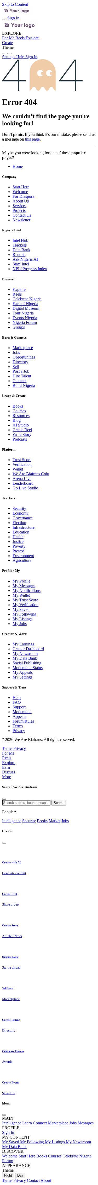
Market (54, 821)
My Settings (22, 677)
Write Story (22, 434)
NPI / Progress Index (30, 268)
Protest (18, 551)
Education (21, 532)
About (46, 1180)
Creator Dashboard (28, 649)
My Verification (25, 604)
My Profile (21, 581)
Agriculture (22, 560)
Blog (17, 420)
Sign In (13, 18)
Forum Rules (23, 721)
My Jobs (20, 623)
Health (18, 537)
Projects (19, 210)
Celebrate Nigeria (27, 299)
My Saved (21, 609)
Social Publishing (27, 663)
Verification (22, 464)
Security (19, 508)
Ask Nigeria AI (25, 259)
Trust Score (22, 459)
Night (8, 1175)
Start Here (21, 187)
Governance (23, 518)
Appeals (19, 716)
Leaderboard (23, 483)
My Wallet (21, 595)
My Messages (24, 586)
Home (18, 166)
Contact (33, 1180)
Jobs (16, 352)
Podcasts (20, 439)
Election (19, 522)
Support (19, 707)
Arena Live (22, 478)
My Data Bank (25, 658)
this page (32, 139)
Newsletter (21, 220)
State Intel (21, 264)
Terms (18, 726)
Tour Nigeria (23, 313)
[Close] (4, 799)
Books (18, 406)
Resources (21, 415)
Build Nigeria (24, 385)
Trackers (20, 245)
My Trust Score (25, 600)
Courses (19, 411)
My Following (24, 614)
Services (19, 206)
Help (17, 697)
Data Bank (21, 250)
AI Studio (21, 425)
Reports (19, 254)
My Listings (22, 619)
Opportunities (24, 357)
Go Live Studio (25, 488)
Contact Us (22, 215)
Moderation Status (28, 667)
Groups (19, 327)
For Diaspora (23, 196)
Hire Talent (22, 376)
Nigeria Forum (25, 322)
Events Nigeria (25, 318)
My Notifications (27, 590)
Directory (20, 362)
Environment (23, 555)
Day (20, 1175)
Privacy (19, 730)
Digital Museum (26, 308)
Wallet (18, 469)
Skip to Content (15, 4)
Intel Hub (20, 240)
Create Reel (22, 430)
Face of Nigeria (25, 303)
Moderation (22, 711)
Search (59, 803)
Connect (19, 380)
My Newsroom (25, 653)
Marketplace (23, 347)
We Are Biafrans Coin (31, 474)
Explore (19, 289)
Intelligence (11, 821)
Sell (16, 366)
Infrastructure (23, 527)
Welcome (20, 191)
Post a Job (21, 371)
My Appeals (23, 672)
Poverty (19, 546)
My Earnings (23, 644)
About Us (21, 201)
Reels (17, 294)
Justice (18, 541)
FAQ (17, 702)
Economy (20, 513)
